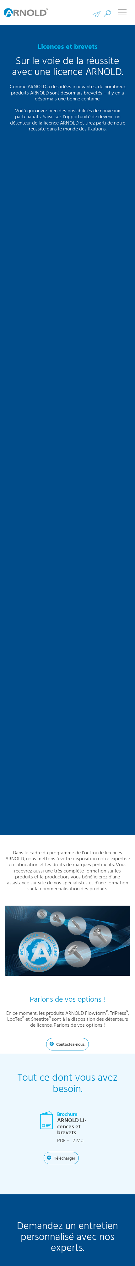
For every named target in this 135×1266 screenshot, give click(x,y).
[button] (107, 13)
